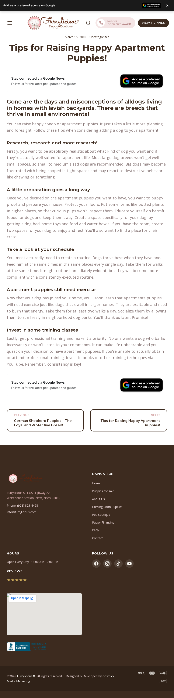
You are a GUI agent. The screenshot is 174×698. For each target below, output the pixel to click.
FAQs (96, 530)
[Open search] (88, 23)
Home (96, 483)
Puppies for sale (103, 491)
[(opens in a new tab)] (44, 646)
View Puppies (153, 22)
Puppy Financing (103, 522)
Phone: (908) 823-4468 (22, 505)
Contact (97, 538)
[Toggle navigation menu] (9, 23)
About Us (98, 499)
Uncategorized (99, 37)
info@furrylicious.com (21, 512)
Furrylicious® (26, 676)
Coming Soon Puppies (107, 507)
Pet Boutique (101, 515)
